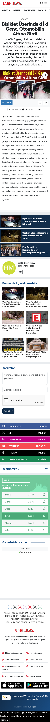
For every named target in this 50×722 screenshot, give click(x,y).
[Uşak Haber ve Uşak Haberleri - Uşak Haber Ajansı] (12, 4)
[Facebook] (10, 607)
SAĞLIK (42, 10)
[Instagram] (25, 607)
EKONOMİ (29, 10)
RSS (7, 697)
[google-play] (37, 685)
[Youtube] (30, 607)
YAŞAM (41, 613)
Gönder (8, 411)
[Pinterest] (20, 607)
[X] (15, 607)
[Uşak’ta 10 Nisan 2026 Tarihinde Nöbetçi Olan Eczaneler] (37, 318)
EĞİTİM (8, 616)
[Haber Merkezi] (9, 268)
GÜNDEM (39, 616)
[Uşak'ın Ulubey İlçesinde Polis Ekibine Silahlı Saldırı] (37, 294)
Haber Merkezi (15, 110)
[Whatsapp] (40, 607)
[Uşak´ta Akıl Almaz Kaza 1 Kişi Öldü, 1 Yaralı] (13, 318)
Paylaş (8, 102)
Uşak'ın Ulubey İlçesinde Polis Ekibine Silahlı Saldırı (36, 304)
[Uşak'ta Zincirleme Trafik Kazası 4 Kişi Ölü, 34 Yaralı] (13, 294)
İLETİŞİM (40, 622)
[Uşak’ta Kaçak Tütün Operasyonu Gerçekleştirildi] (37, 344)
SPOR (15, 616)
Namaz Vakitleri (12, 660)
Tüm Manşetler (36, 666)
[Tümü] (46, 469)
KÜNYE (32, 622)
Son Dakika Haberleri (14, 676)
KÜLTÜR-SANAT (27, 616)
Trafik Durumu (35, 660)
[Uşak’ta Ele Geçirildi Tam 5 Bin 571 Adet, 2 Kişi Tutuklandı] (13, 344)
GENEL (16, 10)
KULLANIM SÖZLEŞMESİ (17, 622)
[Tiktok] (35, 607)
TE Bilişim (32, 707)
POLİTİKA (15, 619)
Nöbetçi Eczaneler (13, 653)
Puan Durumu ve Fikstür (11, 668)
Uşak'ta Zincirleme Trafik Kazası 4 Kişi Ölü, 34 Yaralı (11, 304)
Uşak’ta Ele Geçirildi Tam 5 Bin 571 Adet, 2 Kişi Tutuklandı (12, 354)
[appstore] (12, 685)
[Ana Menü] (45, 3)
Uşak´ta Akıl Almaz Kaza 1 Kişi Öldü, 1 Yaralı (11, 328)
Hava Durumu (36, 653)
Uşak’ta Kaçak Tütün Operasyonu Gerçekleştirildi (36, 354)
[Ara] (41, 3)
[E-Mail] (20, 272)
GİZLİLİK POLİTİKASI (29, 619)
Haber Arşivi (35, 676)
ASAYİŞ (6, 10)
